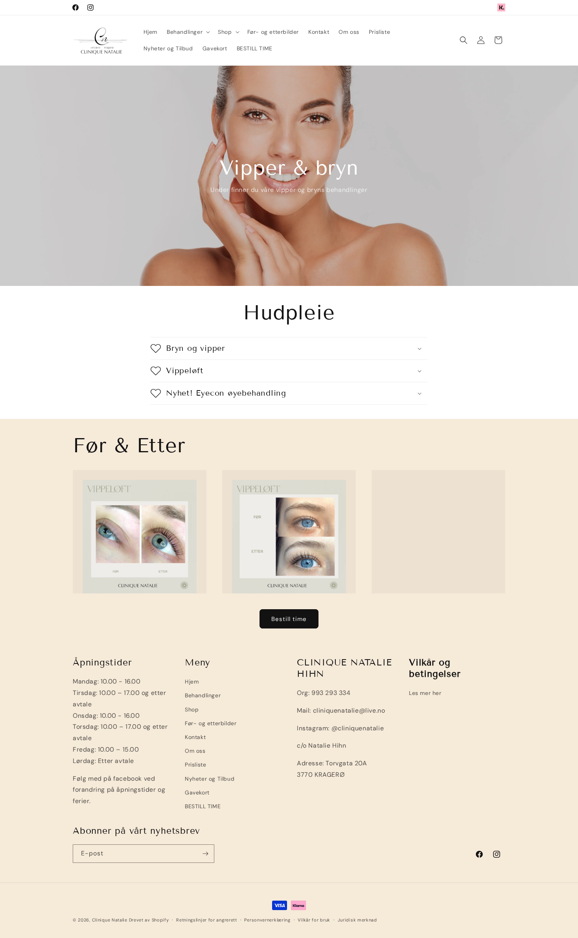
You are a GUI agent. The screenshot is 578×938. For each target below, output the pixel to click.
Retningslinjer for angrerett (206, 920)
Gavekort (197, 792)
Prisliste (195, 764)
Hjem (192, 681)
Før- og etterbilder (210, 723)
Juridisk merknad (357, 920)
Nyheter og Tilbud (209, 778)
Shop (192, 709)
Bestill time (289, 619)
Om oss (195, 750)
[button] (187, 32)
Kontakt (195, 737)
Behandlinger (203, 695)
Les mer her (425, 693)
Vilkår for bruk (314, 920)
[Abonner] (205, 853)
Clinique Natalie (109, 920)
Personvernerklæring (267, 920)
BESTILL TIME (203, 806)
